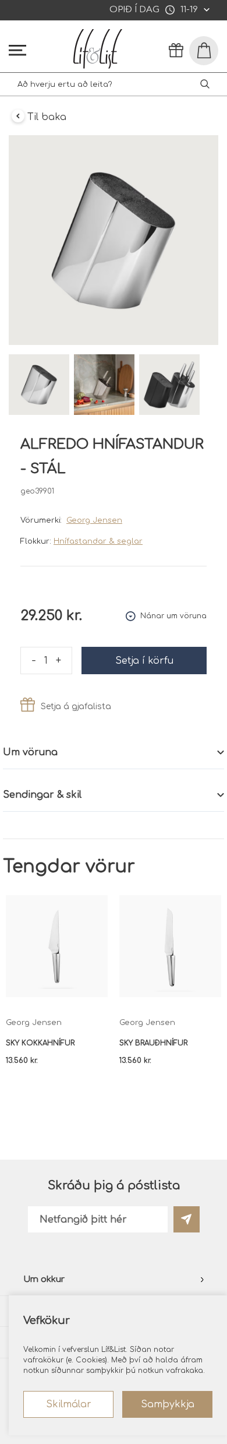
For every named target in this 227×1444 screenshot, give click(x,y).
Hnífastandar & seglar (98, 541)
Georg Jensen (94, 520)
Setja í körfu (144, 661)
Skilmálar (68, 1404)
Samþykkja (167, 1404)
